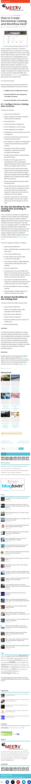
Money (24, 667)
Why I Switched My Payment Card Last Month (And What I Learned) (15, 539)
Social (3, 454)
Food (23, 660)
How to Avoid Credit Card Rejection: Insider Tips (5, 407)
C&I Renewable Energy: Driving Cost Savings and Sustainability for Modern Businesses (15, 391)
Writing (17, 673)
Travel (13, 673)
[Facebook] (7, 782)
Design (15, 658)
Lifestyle (4, 666)
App (5, 656)
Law (23, 665)
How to (3, 368)
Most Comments (5, 463)
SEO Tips (18, 669)
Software (14, 671)
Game (26, 660)
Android (2, 656)
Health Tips (24, 662)
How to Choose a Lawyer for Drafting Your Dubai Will (5, 426)
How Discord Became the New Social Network (15, 593)
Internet (20, 665)
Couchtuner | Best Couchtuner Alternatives (11, 472)
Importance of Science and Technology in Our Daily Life (14, 466)
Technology (8, 368)
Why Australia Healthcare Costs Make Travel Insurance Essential (17, 519)
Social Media (7, 671)
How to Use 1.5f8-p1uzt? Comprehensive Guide (15, 407)
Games (2, 662)
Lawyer (27, 665)
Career (4, 658)
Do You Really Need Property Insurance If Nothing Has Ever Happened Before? (16, 545)
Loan (9, 667)
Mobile (20, 667)
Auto (17, 656)
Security (10, 669)
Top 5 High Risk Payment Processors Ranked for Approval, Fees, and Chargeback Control (17, 586)
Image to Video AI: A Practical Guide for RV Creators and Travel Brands (17, 578)
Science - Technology (21, 27)
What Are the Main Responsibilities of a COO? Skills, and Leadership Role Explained (17, 600)
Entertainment (5, 660)
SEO (14, 669)
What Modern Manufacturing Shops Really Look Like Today (17, 646)
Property (28, 667)
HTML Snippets (9, 779)
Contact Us (11, 777)
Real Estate (4, 669)
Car (2, 658)
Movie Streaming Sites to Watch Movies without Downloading (15, 474)
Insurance (15, 665)
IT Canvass (25, 358)
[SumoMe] (29, 782)
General (6, 662)
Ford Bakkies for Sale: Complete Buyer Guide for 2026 (16, 606)
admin (3, 27)
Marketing (14, 667)
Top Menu (6, 1)
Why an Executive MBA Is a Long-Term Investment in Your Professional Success (16, 626)
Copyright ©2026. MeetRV (6, 775)
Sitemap (16, 777)
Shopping (22, 669)
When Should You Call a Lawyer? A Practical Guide (17, 558)
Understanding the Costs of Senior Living (16, 512)
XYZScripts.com (21, 779)
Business (23, 655)
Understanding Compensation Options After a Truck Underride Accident (16, 633)
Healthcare (18, 662)
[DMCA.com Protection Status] (6, 735)
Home (3, 664)
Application (11, 656)
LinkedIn (24, 364)
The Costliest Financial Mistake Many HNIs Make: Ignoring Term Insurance (17, 525)
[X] (13, 782)
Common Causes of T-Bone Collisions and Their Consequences (17, 619)
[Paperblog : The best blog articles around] (16, 735)
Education (26, 658)
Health (12, 662)
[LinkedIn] (24, 782)
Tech (19, 671)
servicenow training (16, 75)
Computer (9, 658)
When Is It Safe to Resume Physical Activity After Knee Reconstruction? (17, 552)
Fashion (12, 660)
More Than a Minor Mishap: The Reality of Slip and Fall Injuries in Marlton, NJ (16, 639)
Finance (18, 660)
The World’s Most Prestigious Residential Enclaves (16, 498)
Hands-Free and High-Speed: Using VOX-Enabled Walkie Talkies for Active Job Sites (5, 390)
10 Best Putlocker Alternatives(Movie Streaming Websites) (14, 470)
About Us (6, 777)
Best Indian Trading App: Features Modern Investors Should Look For (17, 532)
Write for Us (21, 777)
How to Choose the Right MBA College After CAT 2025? (15, 426)
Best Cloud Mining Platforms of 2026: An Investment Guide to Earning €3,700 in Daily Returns (17, 506)
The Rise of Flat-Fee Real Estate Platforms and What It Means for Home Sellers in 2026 (17, 572)
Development (20, 658)
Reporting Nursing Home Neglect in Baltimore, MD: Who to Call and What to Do (17, 613)
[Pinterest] (18, 782)
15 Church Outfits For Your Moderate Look (11, 468)
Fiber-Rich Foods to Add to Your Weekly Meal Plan (16, 565)
